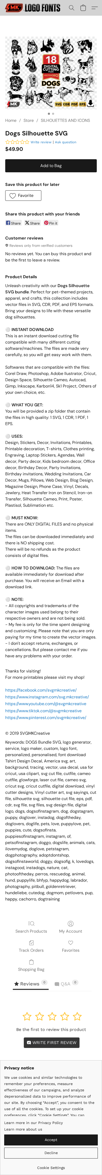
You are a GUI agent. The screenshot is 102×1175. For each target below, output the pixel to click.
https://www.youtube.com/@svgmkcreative (45, 703)
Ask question (65, 142)
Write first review (53, 1042)
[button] (34, 8)
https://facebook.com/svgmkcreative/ (41, 690)
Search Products (31, 931)
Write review (41, 142)
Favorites (71, 950)
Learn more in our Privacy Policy (33, 1123)
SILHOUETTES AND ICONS (65, 120)
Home (10, 120)
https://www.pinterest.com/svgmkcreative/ (45, 717)
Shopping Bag (31, 969)
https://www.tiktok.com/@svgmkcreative (43, 711)
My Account (70, 931)
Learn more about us (23, 1129)
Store (29, 120)
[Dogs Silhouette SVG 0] (51, 73)
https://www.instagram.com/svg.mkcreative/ (47, 697)
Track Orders (31, 950)
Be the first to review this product (51, 1029)
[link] (51, 1166)
